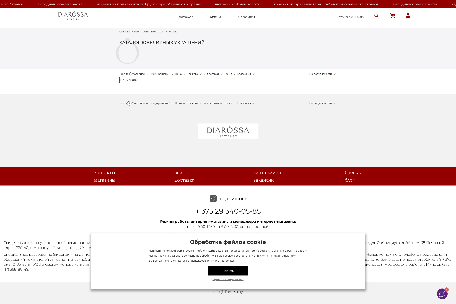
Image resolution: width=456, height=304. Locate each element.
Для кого (192, 74)
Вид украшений (159, 74)
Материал (138, 74)
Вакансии (263, 180)
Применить (128, 80)
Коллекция (244, 74)
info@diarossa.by (228, 292)
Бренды (353, 172)
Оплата (182, 172)
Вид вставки (211, 74)
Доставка (184, 180)
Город (124, 74)
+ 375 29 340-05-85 (350, 17)
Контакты (104, 172)
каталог (186, 17)
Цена (178, 74)
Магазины (104, 180)
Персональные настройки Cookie (228, 280)
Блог (349, 180)
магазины (246, 17)
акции (215, 17)
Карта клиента (269, 172)
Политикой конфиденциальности (276, 255)
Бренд (228, 74)
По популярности (320, 74)
